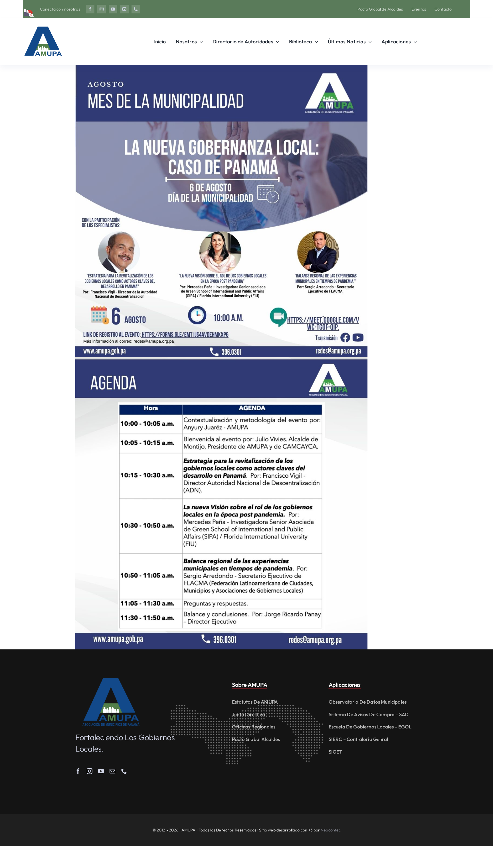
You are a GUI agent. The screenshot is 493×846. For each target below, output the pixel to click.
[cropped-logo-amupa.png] (43, 24)
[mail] (124, 9)
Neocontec (331, 830)
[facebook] (90, 9)
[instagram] (101, 9)
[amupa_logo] (111, 680)
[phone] (136, 9)
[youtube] (113, 9)
